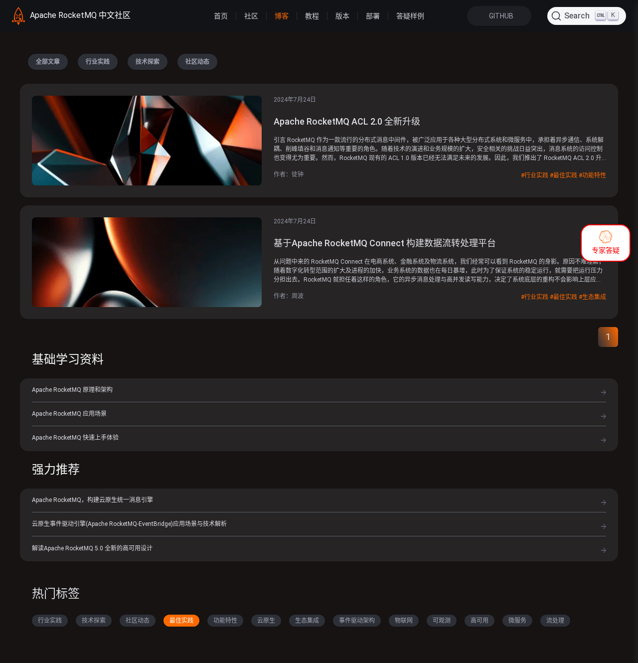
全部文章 (48, 61)
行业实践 (98, 61)
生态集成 (307, 620)
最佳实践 (181, 620)
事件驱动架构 (357, 620)
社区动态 (197, 61)
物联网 (404, 620)
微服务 (517, 620)
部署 (373, 16)
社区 (251, 16)
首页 (221, 16)
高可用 (479, 620)
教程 (312, 16)
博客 (282, 16)
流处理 (555, 620)
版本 (342, 16)
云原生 (266, 620)
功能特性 (225, 620)
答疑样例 (410, 16)
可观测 (442, 620)
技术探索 (148, 61)
